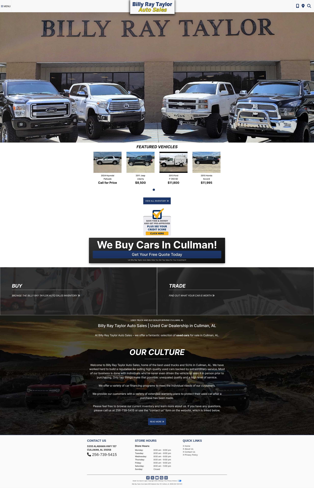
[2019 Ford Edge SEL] (108, 157)
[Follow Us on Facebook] (148, 470)
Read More (156, 413)
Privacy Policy (191, 447)
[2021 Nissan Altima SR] (173, 157)
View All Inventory (156, 193)
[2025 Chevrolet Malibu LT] (206, 158)
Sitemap (160, 473)
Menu (7, 6)
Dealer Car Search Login (140, 473)
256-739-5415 (125, 402)
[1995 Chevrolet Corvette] (140, 158)
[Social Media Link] (166, 470)
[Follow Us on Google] (161, 470)
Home (187, 438)
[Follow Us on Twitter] (152, 470)
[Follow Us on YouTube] (157, 470)
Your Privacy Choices (170, 473)
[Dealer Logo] (152, 7)
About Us (189, 441)
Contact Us (190, 444)
